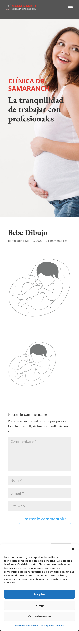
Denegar (39, 605)
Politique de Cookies (26, 625)
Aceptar (39, 594)
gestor (17, 241)
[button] (73, 549)
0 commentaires (56, 241)
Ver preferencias (39, 616)
